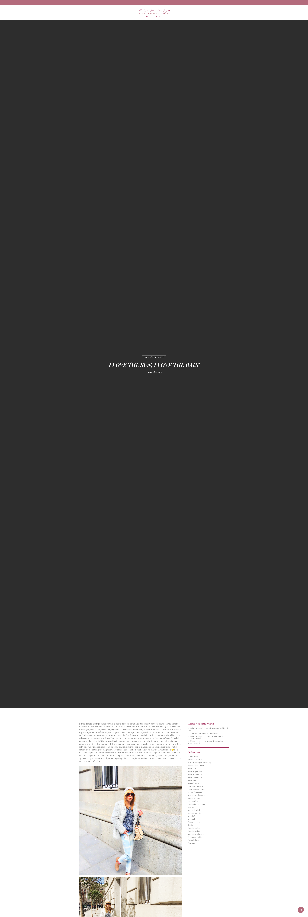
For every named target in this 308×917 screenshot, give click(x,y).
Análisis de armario (195, 760)
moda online (192, 819)
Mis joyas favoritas (194, 813)
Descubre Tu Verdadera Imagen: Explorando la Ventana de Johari (205, 737)
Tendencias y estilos (195, 837)
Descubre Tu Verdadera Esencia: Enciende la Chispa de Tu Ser (208, 729)
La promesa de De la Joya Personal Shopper (204, 733)
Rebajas (190, 825)
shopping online (194, 828)
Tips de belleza (193, 840)
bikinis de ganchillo (195, 772)
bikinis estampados (195, 777)
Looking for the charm (196, 804)
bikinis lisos (192, 780)
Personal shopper (154, 357)
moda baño (192, 816)
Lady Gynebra (193, 801)
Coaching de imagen (195, 786)
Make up (191, 807)
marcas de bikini (194, 810)
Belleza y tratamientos (196, 766)
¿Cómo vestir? (193, 757)
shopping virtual (194, 831)
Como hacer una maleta (196, 789)
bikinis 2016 (192, 769)
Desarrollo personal (195, 792)
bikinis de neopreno (195, 775)
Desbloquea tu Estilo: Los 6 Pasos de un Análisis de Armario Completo (206, 742)
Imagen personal (194, 798)
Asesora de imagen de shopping (199, 763)
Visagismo (191, 843)
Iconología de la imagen (196, 795)
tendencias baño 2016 (196, 834)
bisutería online (193, 783)
